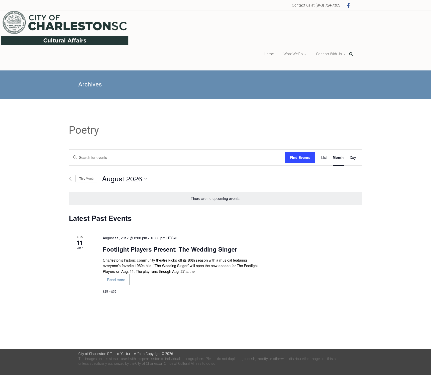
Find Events (300, 157)
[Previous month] (70, 178)
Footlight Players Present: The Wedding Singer (170, 249)
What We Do (293, 54)
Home (269, 54)
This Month (86, 178)
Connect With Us (329, 54)
